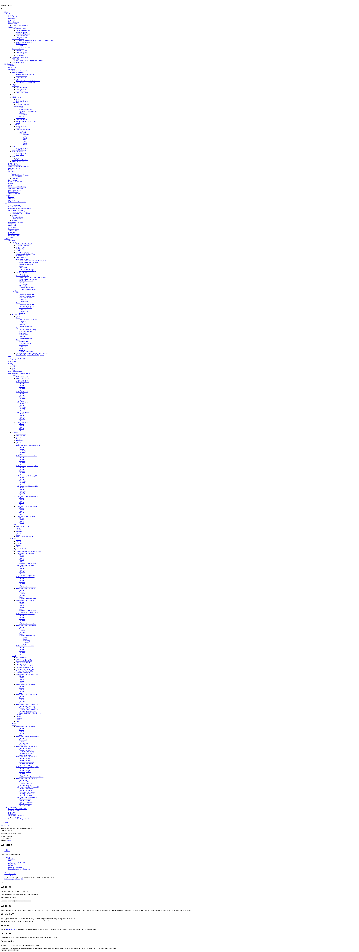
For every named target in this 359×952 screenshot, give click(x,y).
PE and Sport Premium (15, 182)
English (14, 84)
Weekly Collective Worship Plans (25, 536)
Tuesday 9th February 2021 (27, 708)
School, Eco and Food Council (17, 358)
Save (17, 950)
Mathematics (15, 86)
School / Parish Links (22, 35)
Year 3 (25, 139)
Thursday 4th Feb (24, 773)
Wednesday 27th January (26, 762)
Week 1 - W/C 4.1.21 (22, 377)
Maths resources (20, 435)
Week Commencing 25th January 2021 (27, 757)
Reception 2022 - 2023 (22, 257)
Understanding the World (26, 269)
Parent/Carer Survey (14, 234)
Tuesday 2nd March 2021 (23, 659)
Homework (22, 299)
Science (14, 94)
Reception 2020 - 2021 (22, 276)
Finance (10, 183)
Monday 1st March (25, 799)
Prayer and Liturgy (21, 52)
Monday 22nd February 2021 (24, 666)
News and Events (9, 195)
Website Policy (8, 875)
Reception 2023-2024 (22, 255)
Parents (6, 203)
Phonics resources (21, 434)
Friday (21, 390)
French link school (21, 119)
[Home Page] (5, 825)
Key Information (9, 64)
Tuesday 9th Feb (24, 782)
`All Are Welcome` (25, 47)
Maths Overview (21, 91)
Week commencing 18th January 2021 (27, 486)
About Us (7, 13)
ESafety (10, 356)
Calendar (11, 197)
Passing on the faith (21, 77)
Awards (18, 123)
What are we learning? (22, 252)
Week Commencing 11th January (25, 565)
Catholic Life (12, 27)
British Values (12, 67)
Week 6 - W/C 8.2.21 (22, 402)
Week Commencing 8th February (25, 614)
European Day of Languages (27, 111)
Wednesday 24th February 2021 (25, 669)
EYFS (14, 242)
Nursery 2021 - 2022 (22, 272)
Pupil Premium (12, 180)
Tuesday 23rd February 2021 (24, 667)
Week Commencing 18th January (25, 577)
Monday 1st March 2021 (23, 657)
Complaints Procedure (14, 190)
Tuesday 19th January (25, 750)
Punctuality (15, 215)
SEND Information (17, 176)
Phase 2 (14, 365)
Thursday (22, 388)
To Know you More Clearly (27, 329)
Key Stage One (16, 291)
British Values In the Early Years (25, 254)
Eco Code (15, 360)
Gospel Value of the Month (20, 25)
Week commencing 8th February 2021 (27, 516)
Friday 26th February (25, 795)
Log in (6, 822)
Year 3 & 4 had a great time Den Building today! (30, 355)
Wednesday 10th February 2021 (28, 709)
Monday (21, 383)
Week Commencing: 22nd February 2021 (28, 787)
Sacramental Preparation (23, 34)
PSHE (21, 45)
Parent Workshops (13, 235)
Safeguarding (12, 224)
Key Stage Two (16, 314)
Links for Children (21, 87)
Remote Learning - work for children (19, 373)
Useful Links (12, 225)
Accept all (11, 901)
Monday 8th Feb (24, 780)
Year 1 (25, 136)
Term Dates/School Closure (16, 207)
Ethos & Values (12, 23)
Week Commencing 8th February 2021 (27, 778)
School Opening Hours (15, 205)
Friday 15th (22, 745)
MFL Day (22, 113)
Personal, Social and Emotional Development (32, 261)
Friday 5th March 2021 (22, 664)
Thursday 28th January (26, 763)
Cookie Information (10, 874)
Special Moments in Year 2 (27, 304)
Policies (18, 79)
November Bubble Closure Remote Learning (29, 551)
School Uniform (13, 227)
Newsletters (11, 198)
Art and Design (16, 97)
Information (11, 812)
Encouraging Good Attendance (21, 213)
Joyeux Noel (23, 116)
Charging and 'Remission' (15, 188)
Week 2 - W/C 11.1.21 (22, 378)
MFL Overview (20, 118)
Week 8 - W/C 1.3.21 (22, 422)
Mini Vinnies (12, 361)
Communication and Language (28, 262)
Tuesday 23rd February (26, 790)
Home (6, 12)
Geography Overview (22, 126)
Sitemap (6, 872)
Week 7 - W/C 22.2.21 (22, 412)
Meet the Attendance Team (20, 212)
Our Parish (11, 200)
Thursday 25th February (26, 794)
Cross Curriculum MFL (26, 109)
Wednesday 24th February (27, 792)
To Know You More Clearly (24, 244)
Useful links (15, 178)
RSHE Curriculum (21, 44)
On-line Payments (13, 229)
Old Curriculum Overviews (20, 160)
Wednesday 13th (24, 741)
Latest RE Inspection (18, 62)
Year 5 (25, 143)
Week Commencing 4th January (25, 553)
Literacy (21, 266)
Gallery (18, 99)
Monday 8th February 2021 (27, 706)
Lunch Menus (12, 232)
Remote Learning (13, 192)
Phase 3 (14, 366)
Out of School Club (10, 807)
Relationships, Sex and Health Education (28, 81)
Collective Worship (21, 76)
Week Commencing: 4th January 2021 (27, 726)
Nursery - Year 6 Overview (20, 71)
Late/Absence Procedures (15, 222)
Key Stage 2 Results (14, 168)
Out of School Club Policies (16, 815)
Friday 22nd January (25, 755)
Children (7, 239)
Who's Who (11, 20)
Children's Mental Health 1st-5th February (31, 777)
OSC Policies (16, 817)
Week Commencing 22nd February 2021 (28, 445)
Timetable (22, 274)
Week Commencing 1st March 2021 (26, 456)
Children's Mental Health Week (28, 612)
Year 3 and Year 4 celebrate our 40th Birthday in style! (32, 353)
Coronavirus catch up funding (17, 187)
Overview (19, 158)
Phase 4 (14, 368)
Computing (15, 102)
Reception (26, 134)
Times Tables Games (22, 92)
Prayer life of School (22, 50)
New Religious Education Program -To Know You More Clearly (35, 40)
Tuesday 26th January (25, 760)
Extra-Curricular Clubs (15, 372)
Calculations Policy (21, 89)
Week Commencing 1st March (25, 646)
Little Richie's (12, 814)
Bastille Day (23, 114)
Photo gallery (20, 155)
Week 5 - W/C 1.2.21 (22, 392)
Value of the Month (21, 37)
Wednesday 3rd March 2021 (24, 661)
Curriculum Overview (22, 101)
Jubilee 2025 (15, 59)
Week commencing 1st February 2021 (27, 506)
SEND (10, 173)
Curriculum (11, 69)
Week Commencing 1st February (25, 600)
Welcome (11, 15)
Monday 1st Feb (24, 768)
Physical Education (17, 151)
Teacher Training (13, 230)
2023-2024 (22, 131)
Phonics (25, 284)
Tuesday (21, 385)
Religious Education (18, 39)
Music (14, 96)
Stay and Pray (20, 55)
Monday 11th (23, 738)
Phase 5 (14, 370)
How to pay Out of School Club (17, 809)
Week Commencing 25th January (25, 588)
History (14, 146)
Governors (11, 171)
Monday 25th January (25, 758)
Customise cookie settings (23, 901)
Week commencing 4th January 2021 (27, 466)
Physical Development (26, 264)
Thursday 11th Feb (25, 785)
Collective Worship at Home (27, 624)
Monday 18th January (25, 748)
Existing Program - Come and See (26, 42)
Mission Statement (13, 22)
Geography (15, 124)
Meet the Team (20, 247)
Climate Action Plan (14, 193)
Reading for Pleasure (18, 161)
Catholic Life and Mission (19, 29)
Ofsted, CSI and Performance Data (18, 166)
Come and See (23, 341)
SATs (21, 348)
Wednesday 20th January (26, 751)
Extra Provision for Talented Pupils (26, 121)
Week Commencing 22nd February (26, 625)
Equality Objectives (14, 163)
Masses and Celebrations (23, 54)
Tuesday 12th (23, 740)
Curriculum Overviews (22, 153)
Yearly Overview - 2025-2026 (28, 319)
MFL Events (19, 108)
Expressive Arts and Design (27, 271)
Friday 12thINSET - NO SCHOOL (30, 713)
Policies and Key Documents (20, 57)
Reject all (4, 901)
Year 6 (25, 145)
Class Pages (11, 240)
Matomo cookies (10, 929)
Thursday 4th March (25, 804)
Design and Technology (19, 150)
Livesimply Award (21, 32)
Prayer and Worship (18, 49)
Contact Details (12, 17)
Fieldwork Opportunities (23, 129)
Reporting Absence (17, 217)
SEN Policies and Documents (20, 175)
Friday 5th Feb (23, 775)
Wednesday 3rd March (26, 802)
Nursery (14, 375)
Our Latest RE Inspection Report (25, 82)
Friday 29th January (25, 765)
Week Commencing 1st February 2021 (27, 767)
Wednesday (22, 387)
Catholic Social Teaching (23, 30)
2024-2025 (22, 133)
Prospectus (11, 18)
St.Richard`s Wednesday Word (17, 202)
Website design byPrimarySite (13, 879)
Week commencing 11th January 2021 (27, 476)
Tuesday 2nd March (25, 800)
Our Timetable (20, 249)
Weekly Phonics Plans (22, 526)
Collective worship (21, 548)
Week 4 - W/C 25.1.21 (22, 382)
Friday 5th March (24, 805)
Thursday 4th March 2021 (23, 662)
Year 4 (25, 141)
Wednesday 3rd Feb (25, 772)
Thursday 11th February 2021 (28, 711)
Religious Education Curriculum (25, 74)
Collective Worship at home (27, 563)
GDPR (10, 185)
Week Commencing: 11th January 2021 (27, 736)
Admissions (11, 66)
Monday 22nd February (26, 788)
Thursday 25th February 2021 (24, 671)
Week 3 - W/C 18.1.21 (22, 380)
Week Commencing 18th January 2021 (27, 674)
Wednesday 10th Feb (25, 783)
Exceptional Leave (17, 219)
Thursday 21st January (26, 753)
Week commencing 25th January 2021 (27, 496)
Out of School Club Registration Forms (19, 819)
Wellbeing (11, 237)
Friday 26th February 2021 (24, 672)
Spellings (22, 313)
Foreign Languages (17, 106)
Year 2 (25, 138)
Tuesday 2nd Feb (24, 770)
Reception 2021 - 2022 (22, 259)
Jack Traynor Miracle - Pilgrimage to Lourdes (29, 60)
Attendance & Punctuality (15, 210)
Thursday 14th (23, 743)
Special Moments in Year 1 (27, 294)
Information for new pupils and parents (19, 208)
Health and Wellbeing (14, 165)
